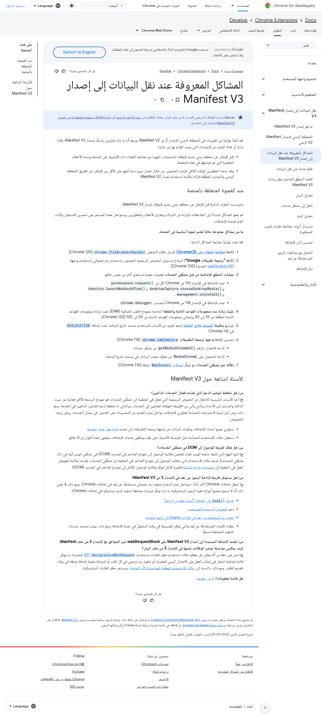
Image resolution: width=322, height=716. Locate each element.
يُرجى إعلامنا (205, 578)
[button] (294, 79)
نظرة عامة (310, 30)
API (109, 555)
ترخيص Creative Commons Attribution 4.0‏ (180, 620)
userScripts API (220, 266)
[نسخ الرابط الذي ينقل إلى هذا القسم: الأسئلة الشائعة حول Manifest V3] (166, 379)
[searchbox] (290, 45)
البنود (250, 706)
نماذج (184, 30)
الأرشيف (164, 679)
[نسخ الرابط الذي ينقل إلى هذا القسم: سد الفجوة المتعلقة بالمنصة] (182, 191)
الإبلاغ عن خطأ (244, 664)
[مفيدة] (63, 71)
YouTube (78, 671)
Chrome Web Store (156, 30)
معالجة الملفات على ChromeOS (200, 252)
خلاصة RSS (77, 686)
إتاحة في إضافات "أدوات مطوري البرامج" (199, 500)
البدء (293, 30)
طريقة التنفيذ (256, 30)
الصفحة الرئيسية (234, 71)
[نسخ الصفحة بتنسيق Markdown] (162, 100)
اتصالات (167, 365)
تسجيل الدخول (15, 6)
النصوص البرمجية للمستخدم (207, 509)
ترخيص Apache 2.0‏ (74, 620)
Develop (238, 20)
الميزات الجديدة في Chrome (160, 6)
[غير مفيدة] (56, 71)
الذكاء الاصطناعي (229, 30)
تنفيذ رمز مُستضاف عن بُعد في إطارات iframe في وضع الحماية (190, 517)
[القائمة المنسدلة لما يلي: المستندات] (231, 5)
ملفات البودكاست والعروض (152, 686)
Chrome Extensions (276, 20)
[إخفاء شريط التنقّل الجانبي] (265, 707)
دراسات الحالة (213, 6)
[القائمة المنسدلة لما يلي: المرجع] (197, 30)
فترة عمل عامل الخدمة (102, 429)
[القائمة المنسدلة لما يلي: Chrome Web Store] (135, 30)
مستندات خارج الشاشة (198, 467)
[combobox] (103, 5)
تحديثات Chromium (155, 664)
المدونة (192, 6)
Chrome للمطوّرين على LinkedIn (62, 679)
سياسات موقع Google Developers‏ (204, 625)
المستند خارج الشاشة (198, 325)
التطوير (277, 30)
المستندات (243, 6)
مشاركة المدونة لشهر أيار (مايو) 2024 (117, 117)
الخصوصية (235, 706)
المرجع (207, 30)
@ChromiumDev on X (68, 664)
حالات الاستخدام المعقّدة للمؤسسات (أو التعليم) (162, 568)
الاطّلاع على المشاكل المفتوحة (235, 671)
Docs (310, 20)
